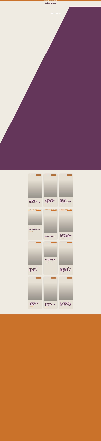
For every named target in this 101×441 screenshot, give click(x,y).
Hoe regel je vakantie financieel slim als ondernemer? (34, 303)
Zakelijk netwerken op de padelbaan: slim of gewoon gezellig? (50, 260)
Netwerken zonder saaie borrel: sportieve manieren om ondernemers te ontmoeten (34, 269)
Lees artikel (31, 231)
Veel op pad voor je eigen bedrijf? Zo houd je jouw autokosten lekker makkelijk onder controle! (65, 269)
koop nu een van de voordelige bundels (50, 0)
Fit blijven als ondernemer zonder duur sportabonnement (34, 228)
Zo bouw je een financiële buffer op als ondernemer (50, 304)
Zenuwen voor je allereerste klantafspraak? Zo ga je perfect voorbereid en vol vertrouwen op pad (65, 201)
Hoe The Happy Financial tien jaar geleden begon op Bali (34, 201)
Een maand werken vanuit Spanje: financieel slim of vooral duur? (66, 235)
